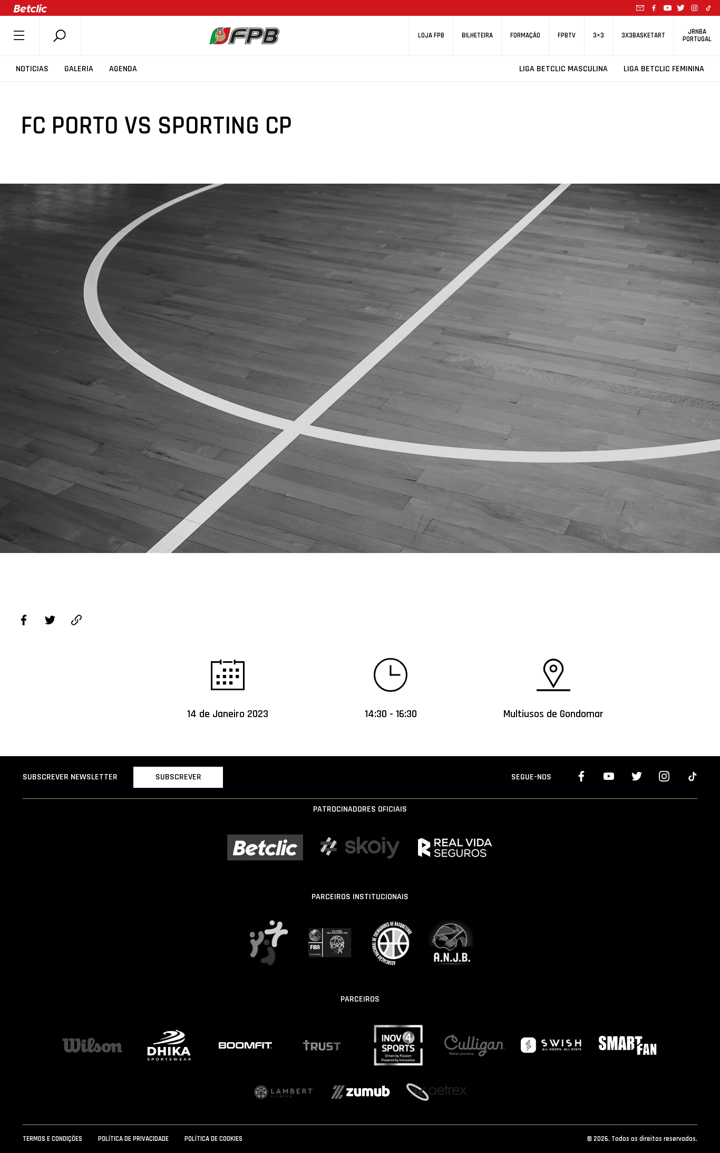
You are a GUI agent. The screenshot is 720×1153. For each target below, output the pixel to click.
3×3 (598, 35)
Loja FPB (431, 35)
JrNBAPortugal (697, 35)
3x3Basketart (643, 35)
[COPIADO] (76, 621)
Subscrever (178, 777)
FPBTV (567, 35)
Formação (525, 35)
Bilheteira (477, 35)
